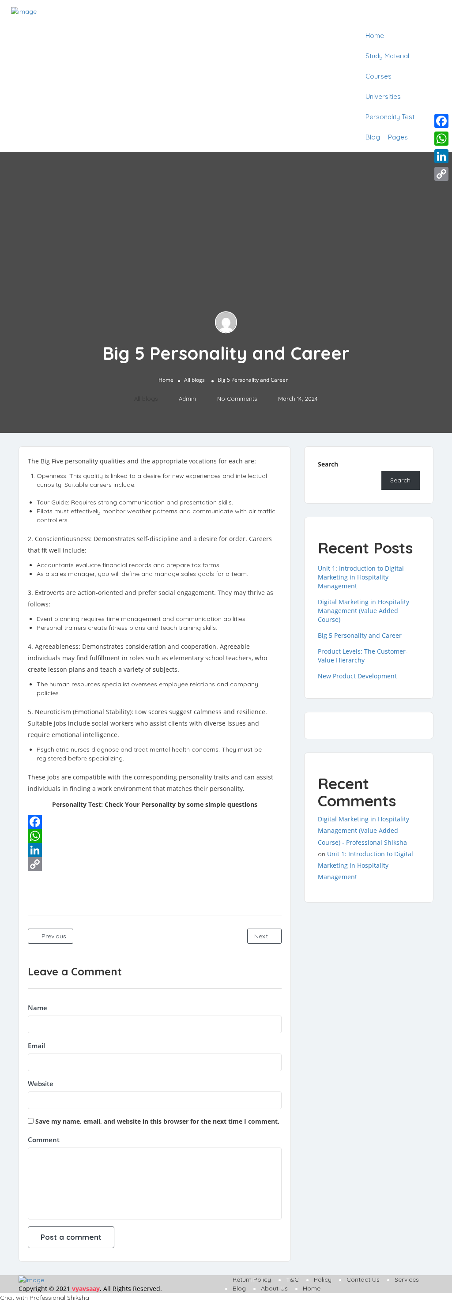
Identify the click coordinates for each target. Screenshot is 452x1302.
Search (328, 464)
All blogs (194, 380)
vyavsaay (86, 1288)
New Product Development (357, 676)
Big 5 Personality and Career (360, 635)
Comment (44, 1139)
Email (36, 1045)
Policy (322, 1279)
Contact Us (363, 1279)
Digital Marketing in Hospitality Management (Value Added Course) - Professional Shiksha (363, 830)
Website (40, 1083)
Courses (378, 76)
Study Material (387, 56)
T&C (292, 1279)
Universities (383, 96)
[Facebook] (155, 822)
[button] (226, 1297)
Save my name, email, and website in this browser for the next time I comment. (157, 1121)
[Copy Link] (155, 864)
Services (407, 1279)
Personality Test (389, 117)
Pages (398, 137)
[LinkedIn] (155, 850)
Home (374, 35)
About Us (274, 1288)
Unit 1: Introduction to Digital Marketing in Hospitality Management (361, 577)
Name (37, 1007)
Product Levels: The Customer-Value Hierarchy (363, 655)
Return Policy (252, 1279)
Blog (372, 137)
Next (262, 936)
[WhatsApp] (155, 836)
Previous (53, 936)
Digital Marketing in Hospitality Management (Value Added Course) (363, 611)
